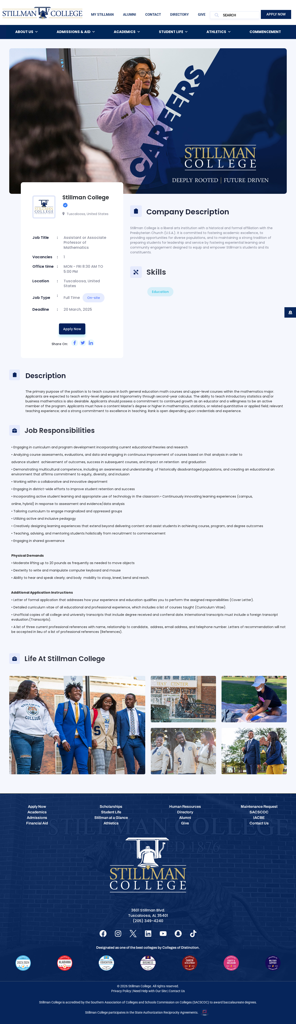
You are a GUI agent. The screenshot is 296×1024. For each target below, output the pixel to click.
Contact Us (177, 991)
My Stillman (102, 14)
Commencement (265, 31)
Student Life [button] (171, 31)
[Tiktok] (193, 933)
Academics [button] (125, 31)
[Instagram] (118, 933)
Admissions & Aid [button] (73, 31)
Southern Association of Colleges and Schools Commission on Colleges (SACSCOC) (150, 1002)
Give (201, 14)
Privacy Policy (121, 991)
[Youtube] (163, 933)
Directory (179, 14)
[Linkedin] (148, 933)
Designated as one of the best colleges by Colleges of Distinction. (148, 947)
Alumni (129, 14)
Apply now (72, 329)
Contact (153, 14)
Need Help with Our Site (150, 991)
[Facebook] (103, 933)
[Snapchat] (178, 933)
